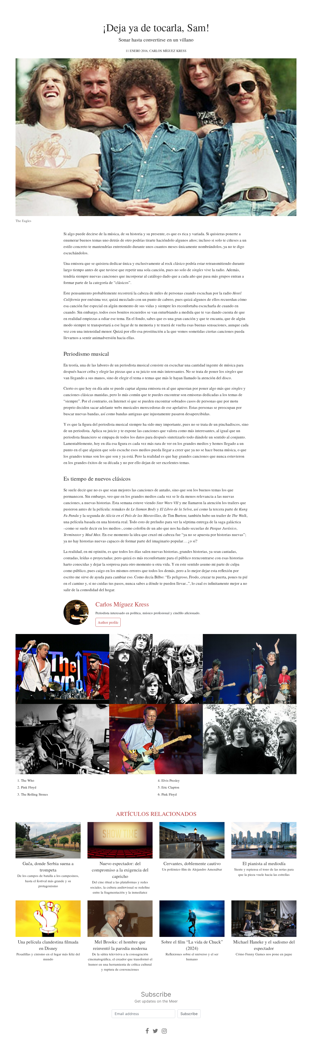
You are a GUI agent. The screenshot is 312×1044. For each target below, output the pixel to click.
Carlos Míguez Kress (167, 51)
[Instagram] (164, 1030)
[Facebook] (147, 1030)
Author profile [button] (108, 622)
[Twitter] (155, 1030)
